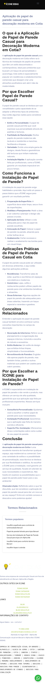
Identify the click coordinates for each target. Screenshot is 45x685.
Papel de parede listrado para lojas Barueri (23, 531)
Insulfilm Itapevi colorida (16, 548)
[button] (38, 3)
